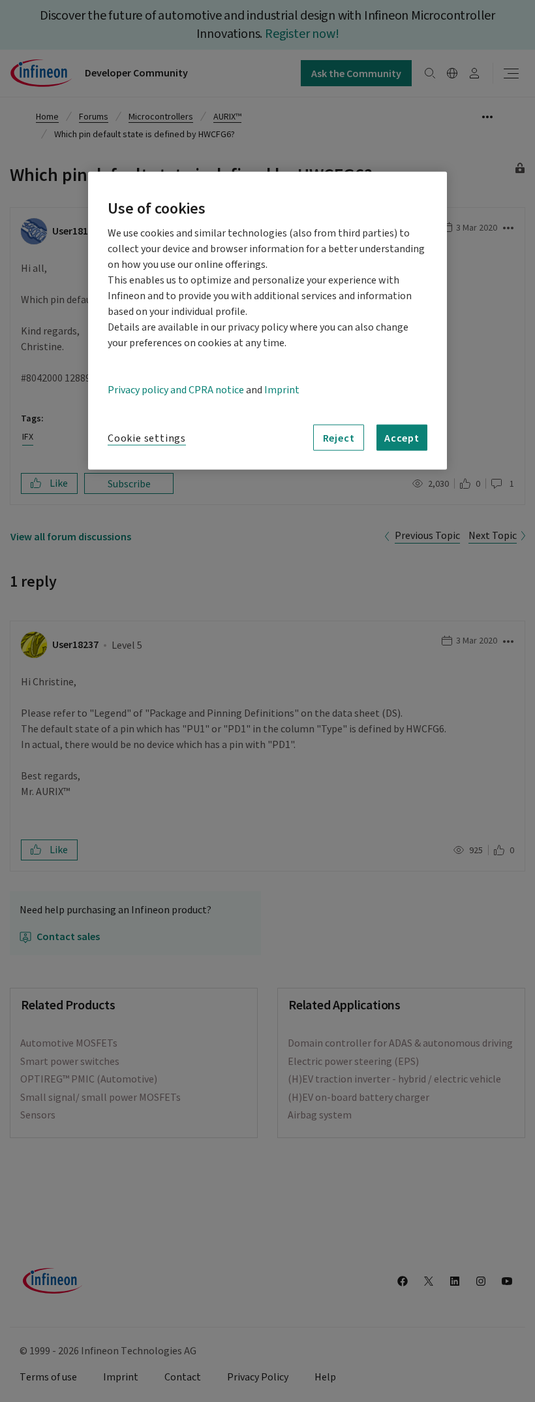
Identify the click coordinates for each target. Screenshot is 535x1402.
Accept (402, 437)
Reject (339, 437)
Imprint (281, 390)
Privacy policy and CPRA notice (176, 390)
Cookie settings (147, 438)
